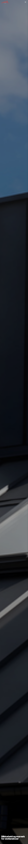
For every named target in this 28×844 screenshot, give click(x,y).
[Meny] (25, 2)
